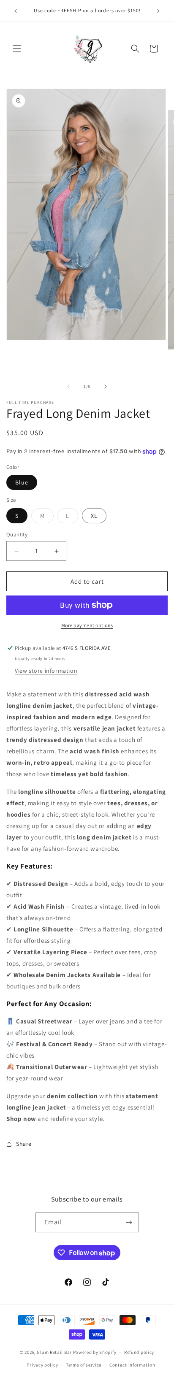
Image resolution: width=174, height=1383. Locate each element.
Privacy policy (42, 1365)
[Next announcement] (158, 11)
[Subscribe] (129, 1222)
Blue (21, 482)
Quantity (16, 534)
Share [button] (24, 1144)
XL (94, 516)
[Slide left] (68, 386)
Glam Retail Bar (54, 1352)
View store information (46, 670)
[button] (17, 48)
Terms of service (83, 1365)
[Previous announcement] (15, 11)
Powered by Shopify (95, 1352)
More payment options (87, 625)
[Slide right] (105, 386)
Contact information (132, 1365)
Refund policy (139, 1352)
